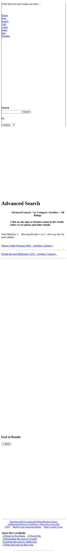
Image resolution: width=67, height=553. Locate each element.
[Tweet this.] (34, 536)
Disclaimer (15, 524)
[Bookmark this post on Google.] (20, 538)
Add (3, 24)
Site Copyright (52, 524)
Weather (5, 36)
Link (33, 521)
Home (4, 15)
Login (4, 27)
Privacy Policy (39, 524)
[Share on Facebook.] (14, 536)
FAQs (7, 527)
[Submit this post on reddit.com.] (20, 541)
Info (3, 33)
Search (4, 21)
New (4, 18)
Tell (37, 521)
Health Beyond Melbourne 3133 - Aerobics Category (29, 254)
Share (4, 30)
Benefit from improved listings (27, 527)
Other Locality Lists (53, 527)
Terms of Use (26, 524)
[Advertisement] (33, 71)
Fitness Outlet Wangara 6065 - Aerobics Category (27, 245)
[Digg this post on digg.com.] (18, 544)
